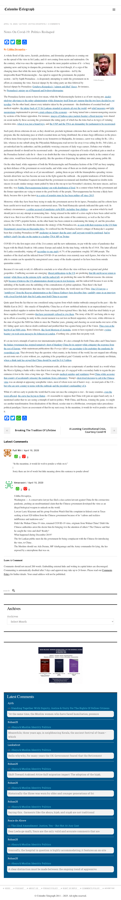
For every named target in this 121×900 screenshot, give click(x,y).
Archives (12, 616)
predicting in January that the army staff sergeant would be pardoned (71, 232)
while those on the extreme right (26, 276)
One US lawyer (98, 288)
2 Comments (54, 24)
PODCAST (19, 888)
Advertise (109, 888)
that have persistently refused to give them (54, 314)
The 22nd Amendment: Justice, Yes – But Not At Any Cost (45, 825)
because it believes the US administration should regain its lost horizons (42, 280)
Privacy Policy (50, 888)
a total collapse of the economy (52, 112)
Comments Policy (91, 888)
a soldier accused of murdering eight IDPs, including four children (57, 209)
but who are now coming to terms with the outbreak (28, 385)
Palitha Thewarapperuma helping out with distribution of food (46, 187)
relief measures (99, 108)
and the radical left (50, 276)
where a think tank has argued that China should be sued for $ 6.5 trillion (37, 360)
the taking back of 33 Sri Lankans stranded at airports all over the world (53, 108)
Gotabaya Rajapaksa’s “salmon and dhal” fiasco (54, 86)
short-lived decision (86, 377)
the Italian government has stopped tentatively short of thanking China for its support (43, 344)
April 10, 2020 (10, 24)
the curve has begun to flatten (31, 395)
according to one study (48, 251)
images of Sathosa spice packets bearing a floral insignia (77, 115)
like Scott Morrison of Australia (56, 329)
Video (7, 888)
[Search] (12, 591)
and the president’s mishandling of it (69, 385)
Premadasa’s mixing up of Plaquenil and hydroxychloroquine (35, 90)
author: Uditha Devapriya (32, 24)
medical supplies (67, 374)
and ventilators (82, 374)
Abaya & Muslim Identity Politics (31, 727)
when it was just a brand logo (31, 123)
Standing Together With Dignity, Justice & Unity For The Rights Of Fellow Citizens (60, 708)
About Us (33, 888)
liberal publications (57, 272)
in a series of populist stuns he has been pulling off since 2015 (65, 195)
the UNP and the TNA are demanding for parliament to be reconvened (82, 123)
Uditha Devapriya (16, 49)
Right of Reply (70, 888)
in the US (70, 272)
